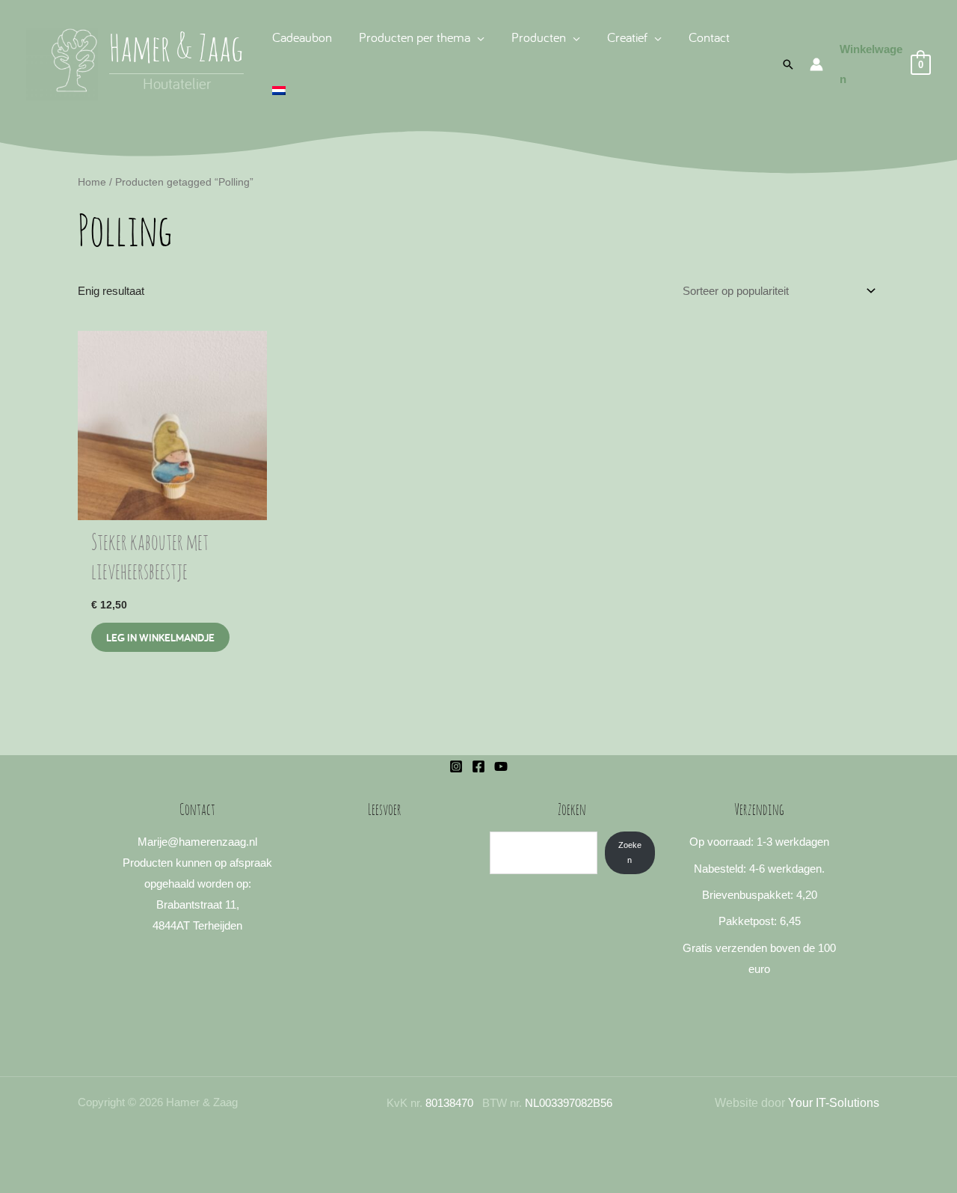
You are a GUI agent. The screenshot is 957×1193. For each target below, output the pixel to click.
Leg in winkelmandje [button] (160, 637)
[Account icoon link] (816, 64)
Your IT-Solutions (833, 1102)
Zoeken (629, 852)
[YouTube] (501, 766)
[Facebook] (478, 766)
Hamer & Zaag (176, 51)
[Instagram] (456, 766)
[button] (477, 37)
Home (92, 182)
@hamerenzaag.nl (212, 841)
